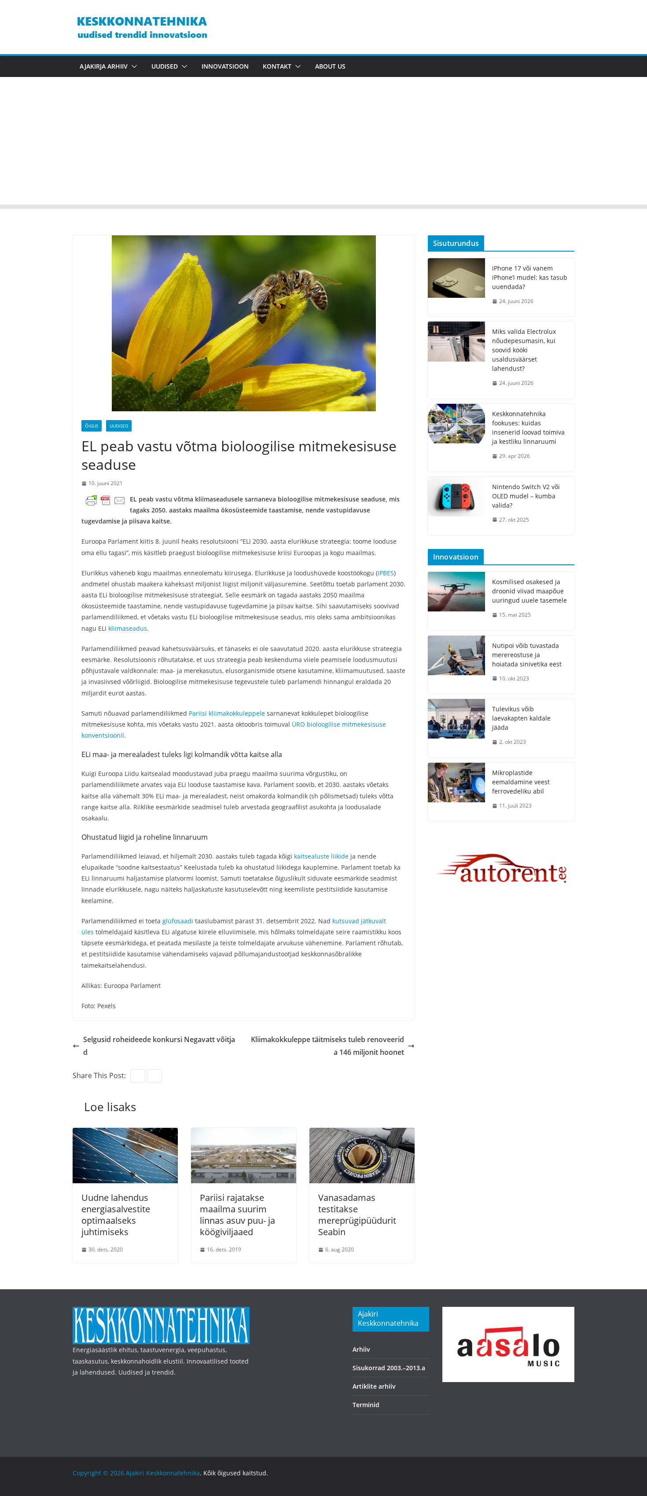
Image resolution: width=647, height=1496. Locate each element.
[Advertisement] (323, 143)
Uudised (164, 66)
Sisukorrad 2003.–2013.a (389, 1368)
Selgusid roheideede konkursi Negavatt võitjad (159, 1046)
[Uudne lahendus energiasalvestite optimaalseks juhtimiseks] (125, 1134)
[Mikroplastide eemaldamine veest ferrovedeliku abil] (456, 792)
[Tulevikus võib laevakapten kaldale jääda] (456, 728)
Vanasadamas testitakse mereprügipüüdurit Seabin (357, 1215)
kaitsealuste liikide (321, 856)
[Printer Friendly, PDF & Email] (105, 500)
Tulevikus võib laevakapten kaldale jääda (521, 718)
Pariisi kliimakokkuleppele (227, 713)
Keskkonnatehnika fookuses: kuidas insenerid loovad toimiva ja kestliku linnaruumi (528, 428)
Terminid (366, 1405)
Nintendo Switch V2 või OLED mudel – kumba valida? (526, 496)
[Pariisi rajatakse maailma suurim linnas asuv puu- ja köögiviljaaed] (243, 1134)
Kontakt (277, 66)
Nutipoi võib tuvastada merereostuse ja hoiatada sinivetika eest (527, 654)
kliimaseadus (127, 628)
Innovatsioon (225, 66)
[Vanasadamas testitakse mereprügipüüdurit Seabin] (362, 1134)
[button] (132, 66)
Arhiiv (361, 1349)
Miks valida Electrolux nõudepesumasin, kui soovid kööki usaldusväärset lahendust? (524, 350)
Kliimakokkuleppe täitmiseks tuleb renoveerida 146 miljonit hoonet (327, 1046)
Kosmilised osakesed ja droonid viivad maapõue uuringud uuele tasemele (529, 591)
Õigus (91, 426)
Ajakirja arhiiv (104, 66)
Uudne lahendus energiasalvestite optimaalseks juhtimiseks (115, 1215)
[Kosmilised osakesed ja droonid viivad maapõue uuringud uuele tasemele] (456, 601)
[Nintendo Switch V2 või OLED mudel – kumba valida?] (456, 506)
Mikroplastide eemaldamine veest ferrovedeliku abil (521, 781)
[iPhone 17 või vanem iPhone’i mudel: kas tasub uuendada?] (456, 287)
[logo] (161, 1312)
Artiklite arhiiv (374, 1386)
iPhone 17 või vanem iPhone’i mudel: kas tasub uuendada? (529, 277)
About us (330, 66)
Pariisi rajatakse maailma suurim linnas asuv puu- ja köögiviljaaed (237, 1215)
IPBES (386, 573)
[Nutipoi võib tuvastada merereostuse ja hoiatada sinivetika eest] (456, 665)
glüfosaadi (177, 921)
